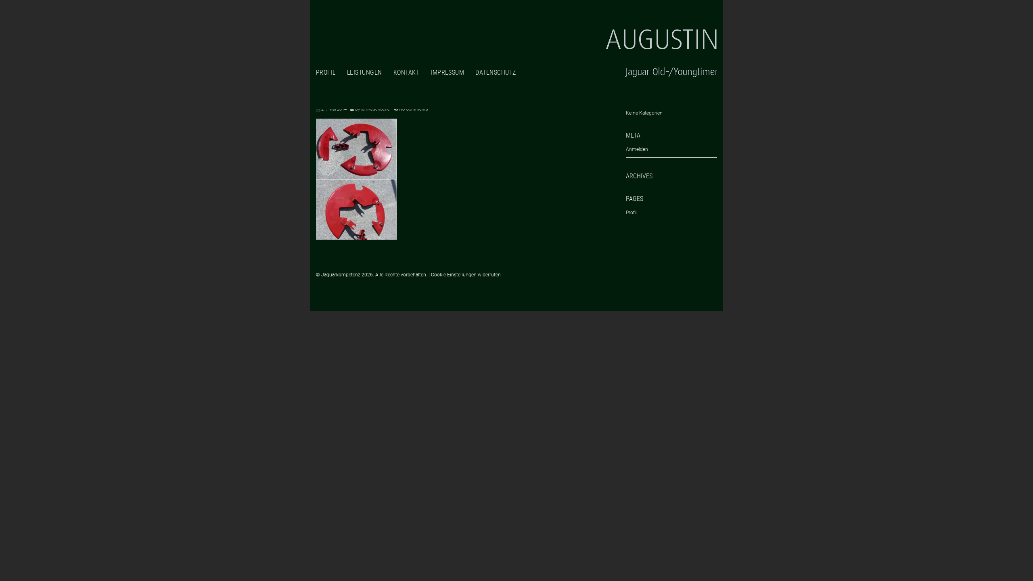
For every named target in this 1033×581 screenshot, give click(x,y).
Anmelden (637, 149)
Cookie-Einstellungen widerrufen (466, 275)
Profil (326, 72)
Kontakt (406, 72)
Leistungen (364, 72)
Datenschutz (495, 72)
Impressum (447, 72)
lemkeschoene (375, 109)
